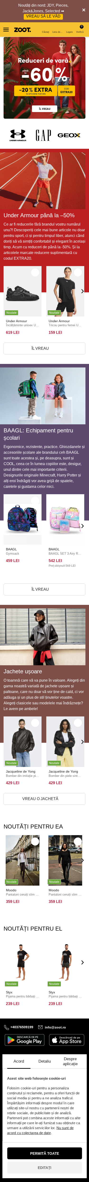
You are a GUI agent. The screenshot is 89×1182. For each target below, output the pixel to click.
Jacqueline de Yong (20, 771)
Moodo (11, 890)
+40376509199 (21, 1027)
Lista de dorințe (58, 32)
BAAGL (11, 549)
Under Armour (16, 321)
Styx (9, 992)
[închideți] (84, 11)
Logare (69, 32)
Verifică (80, 29)
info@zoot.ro (55, 1027)
